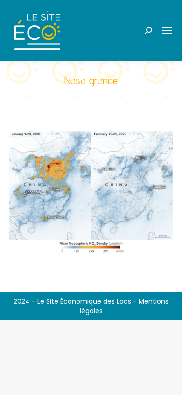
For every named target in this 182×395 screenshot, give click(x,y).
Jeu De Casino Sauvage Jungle (48, 346)
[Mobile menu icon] (167, 30)
